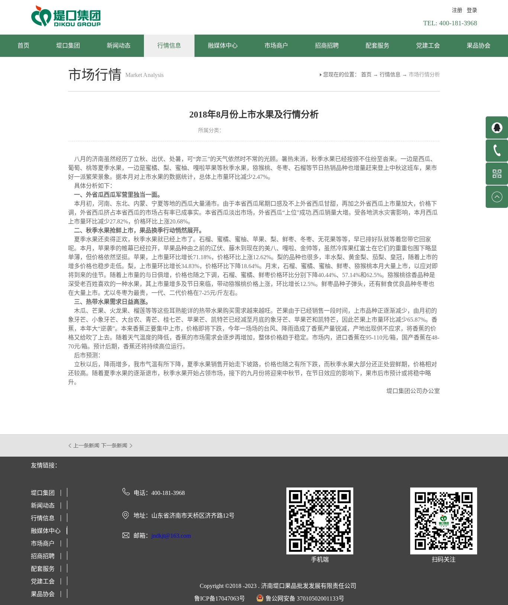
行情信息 (390, 74)
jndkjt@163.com (171, 535)
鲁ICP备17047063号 (219, 598)
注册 (457, 10)
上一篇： (84, 445)
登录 (472, 10)
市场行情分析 (424, 74)
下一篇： (117, 445)
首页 (23, 45)
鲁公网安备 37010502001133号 (305, 598)
